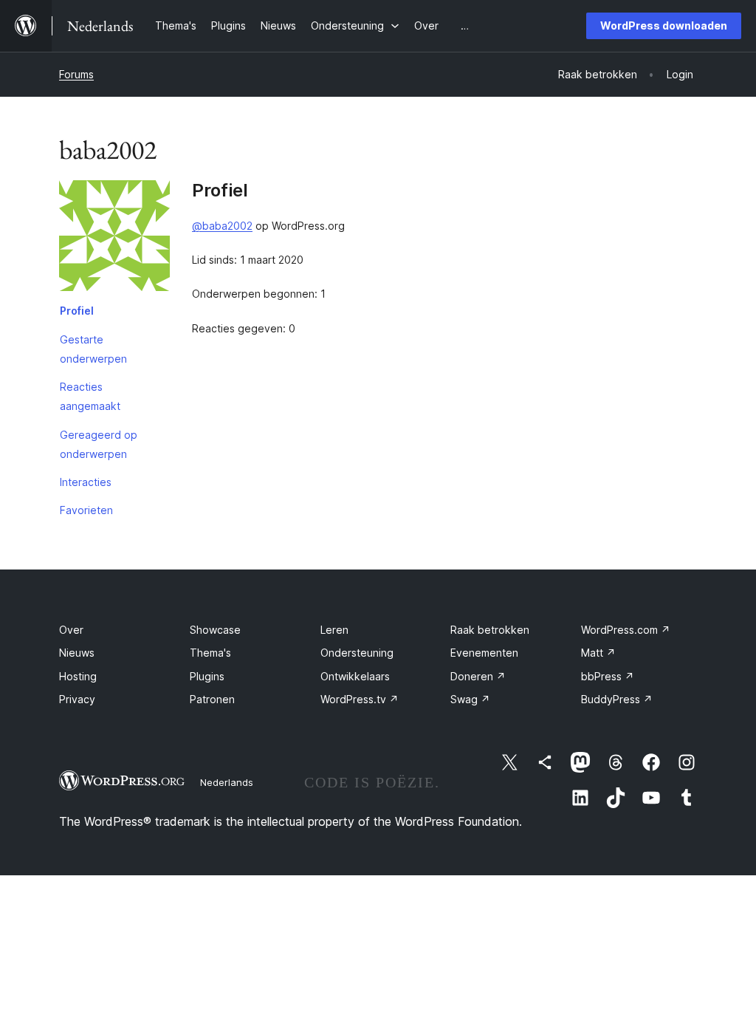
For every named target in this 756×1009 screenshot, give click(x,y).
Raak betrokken (489, 629)
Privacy (77, 699)
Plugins (207, 676)
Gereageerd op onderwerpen (98, 444)
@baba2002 (222, 225)
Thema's (210, 652)
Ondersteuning (357, 652)
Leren (334, 629)
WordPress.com (625, 629)
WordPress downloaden (663, 25)
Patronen (212, 699)
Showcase (215, 629)
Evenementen (484, 652)
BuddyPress (617, 699)
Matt (598, 652)
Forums (76, 74)
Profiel (77, 310)
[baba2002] (114, 238)
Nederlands (226, 782)
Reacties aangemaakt (90, 396)
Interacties (85, 482)
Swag (470, 699)
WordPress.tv (359, 699)
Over (71, 629)
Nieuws (76, 652)
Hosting (78, 676)
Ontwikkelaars (355, 676)
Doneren (478, 676)
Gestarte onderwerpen (93, 349)
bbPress (607, 676)
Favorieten (86, 510)
